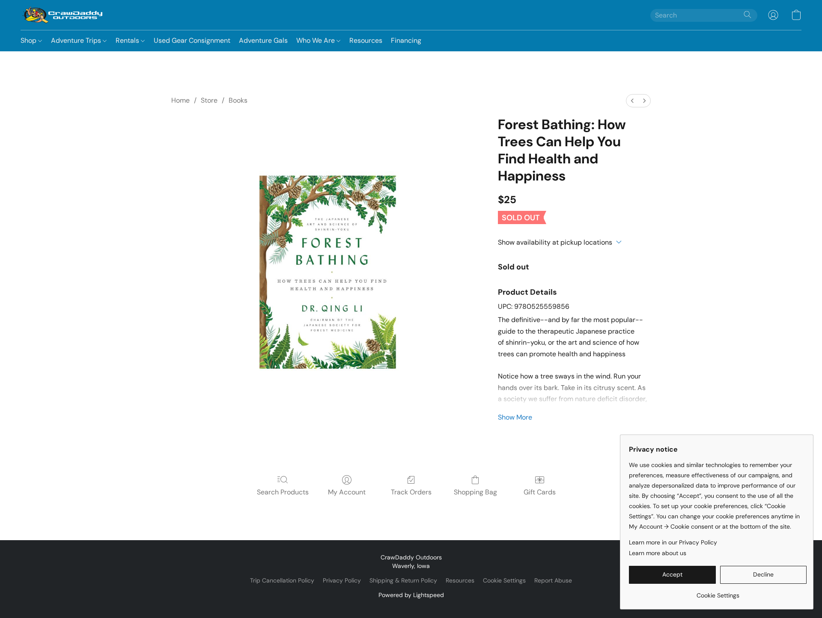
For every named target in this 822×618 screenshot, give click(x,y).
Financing (406, 40)
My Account (347, 492)
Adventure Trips (77, 40)
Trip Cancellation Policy (282, 580)
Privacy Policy (342, 580)
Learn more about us (657, 553)
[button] (62, 15)
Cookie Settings (504, 580)
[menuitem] (632, 101)
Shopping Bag (475, 492)
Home (180, 100)
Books (238, 100)
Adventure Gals (263, 40)
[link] (718, 592)
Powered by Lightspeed (411, 595)
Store (209, 100)
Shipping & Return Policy (403, 580)
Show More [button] (515, 417)
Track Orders (411, 492)
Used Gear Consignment (192, 40)
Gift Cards (540, 492)
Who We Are (316, 40)
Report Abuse (553, 580)
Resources (365, 40)
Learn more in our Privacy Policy (673, 542)
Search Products (283, 492)
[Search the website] (747, 15)
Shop (29, 40)
